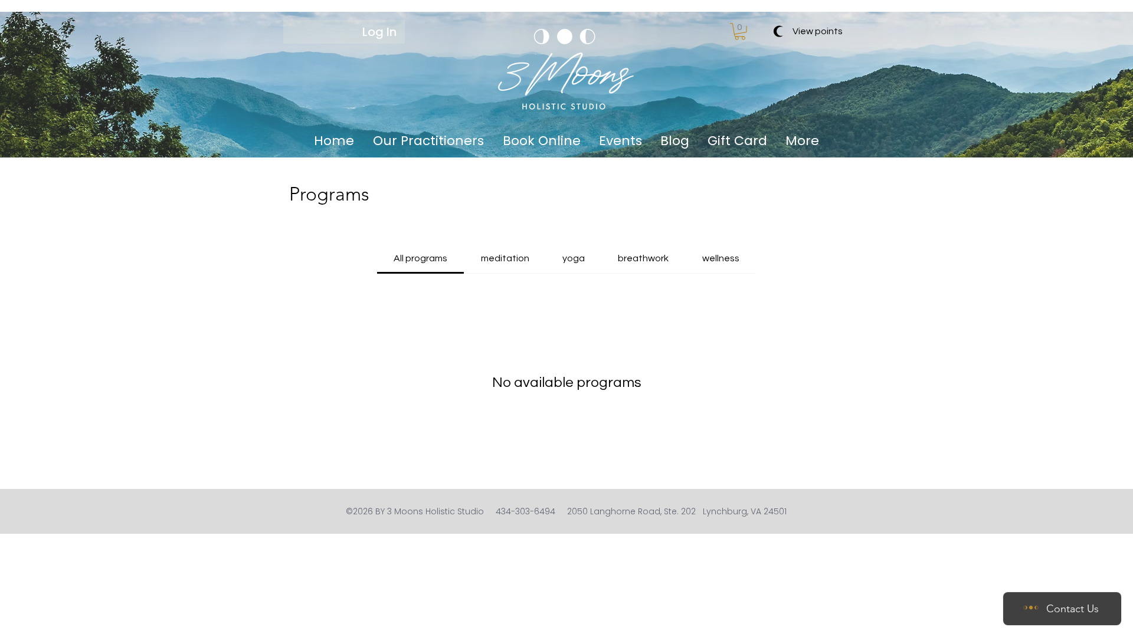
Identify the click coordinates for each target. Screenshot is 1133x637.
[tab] (420, 258)
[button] (740, 31)
